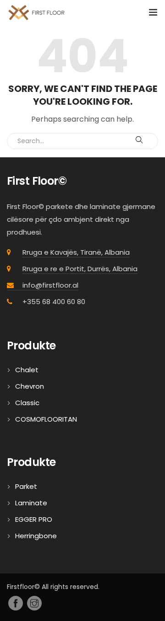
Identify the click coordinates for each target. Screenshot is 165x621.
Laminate (31, 503)
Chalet (26, 370)
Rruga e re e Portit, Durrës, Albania (80, 268)
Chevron (29, 386)
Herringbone (36, 536)
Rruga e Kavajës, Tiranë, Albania (76, 252)
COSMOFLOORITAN (46, 419)
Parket (26, 486)
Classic (27, 402)
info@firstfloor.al (50, 285)
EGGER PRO (33, 519)
